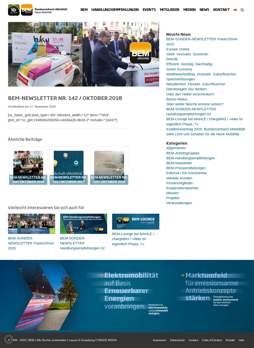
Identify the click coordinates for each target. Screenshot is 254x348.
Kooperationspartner (182, 188)
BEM (84, 9)
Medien (189, 9)
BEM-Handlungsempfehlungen (190, 158)
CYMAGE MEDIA (106, 340)
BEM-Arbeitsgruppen (182, 153)
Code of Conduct (212, 340)
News (204, 9)
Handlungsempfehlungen (115, 9)
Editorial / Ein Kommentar (186, 173)
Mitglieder (169, 9)
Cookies (193, 340)
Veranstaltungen (179, 203)
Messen (172, 193)
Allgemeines (176, 148)
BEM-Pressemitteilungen (186, 168)
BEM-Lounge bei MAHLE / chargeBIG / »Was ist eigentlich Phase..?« (133, 239)
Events (149, 9)
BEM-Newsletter (179, 163)
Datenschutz (177, 340)
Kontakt (221, 9)
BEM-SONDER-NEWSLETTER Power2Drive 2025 (31, 243)
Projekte (172, 198)
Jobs (241, 340)
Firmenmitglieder (179, 183)
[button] (242, 9)
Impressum (159, 340)
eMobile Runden (179, 178)
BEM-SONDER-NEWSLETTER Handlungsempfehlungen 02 (82, 243)
